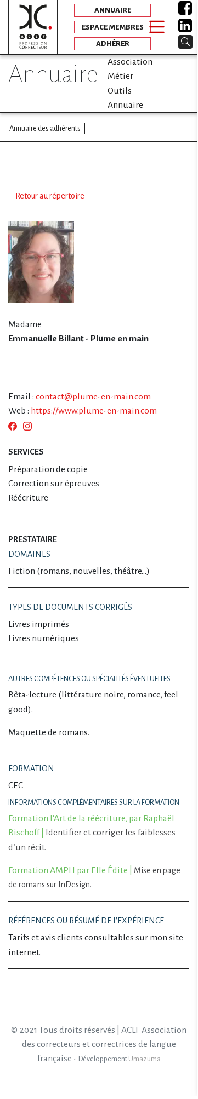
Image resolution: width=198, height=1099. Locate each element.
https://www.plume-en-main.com (94, 411)
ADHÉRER (112, 43)
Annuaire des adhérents (45, 128)
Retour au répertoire (49, 195)
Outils (120, 91)
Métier (120, 76)
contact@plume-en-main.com (93, 397)
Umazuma (144, 1059)
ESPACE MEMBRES (113, 27)
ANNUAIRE (112, 10)
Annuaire (125, 105)
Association (130, 62)
